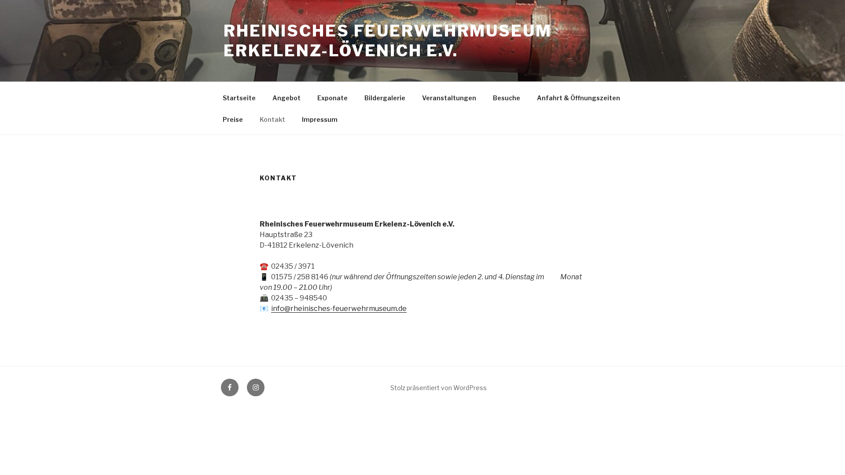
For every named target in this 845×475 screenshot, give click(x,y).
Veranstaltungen (449, 98)
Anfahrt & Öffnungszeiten (578, 98)
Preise (233, 119)
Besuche (506, 98)
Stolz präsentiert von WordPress (438, 387)
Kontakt (272, 119)
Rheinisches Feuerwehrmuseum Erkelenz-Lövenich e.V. (388, 40)
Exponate (332, 98)
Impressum (320, 119)
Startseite (239, 98)
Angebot (286, 98)
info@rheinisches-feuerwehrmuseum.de (339, 308)
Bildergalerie (384, 98)
